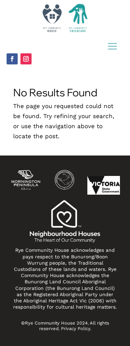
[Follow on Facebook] (12, 58)
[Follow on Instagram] (26, 58)
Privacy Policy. (76, 328)
